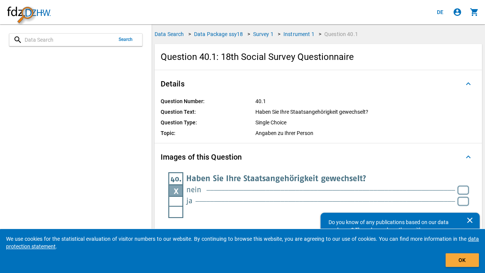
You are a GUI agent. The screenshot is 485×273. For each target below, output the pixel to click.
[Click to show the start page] (29, 12)
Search (126, 39)
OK (462, 260)
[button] (318, 83)
